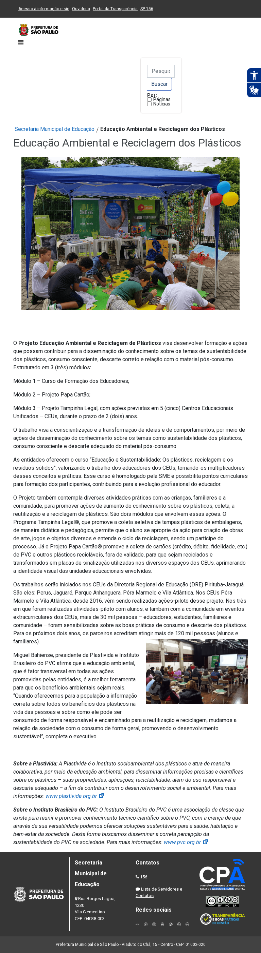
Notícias (161, 104)
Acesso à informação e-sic (43, 8)
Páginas (162, 99)
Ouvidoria (81, 8)
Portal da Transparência (115, 8)
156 (143, 876)
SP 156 (146, 8)
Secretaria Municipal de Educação (54, 129)
